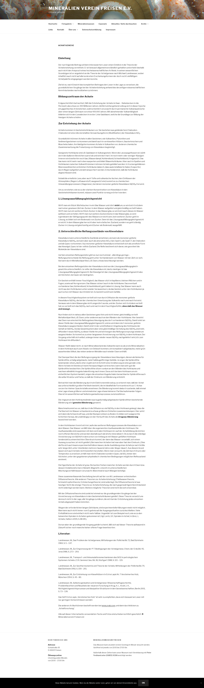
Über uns (72, 30)
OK (143, 683)
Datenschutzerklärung (91, 30)
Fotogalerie (67, 24)
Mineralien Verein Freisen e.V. (90, 8)
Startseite (52, 24)
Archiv (144, 24)
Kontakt (60, 30)
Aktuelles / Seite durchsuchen (124, 24)
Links (50, 30)
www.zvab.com (108, 605)
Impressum (110, 30)
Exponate (103, 24)
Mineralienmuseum (86, 24)
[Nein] (201, 683)
